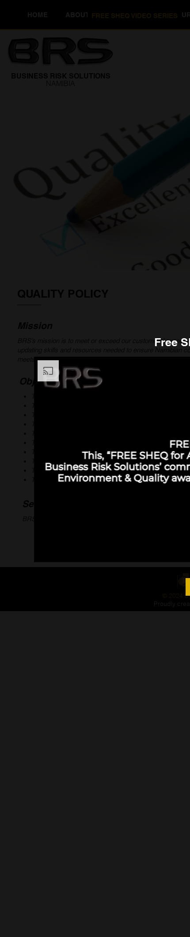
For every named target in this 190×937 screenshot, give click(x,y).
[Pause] (45, 550)
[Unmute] (60, 550)
